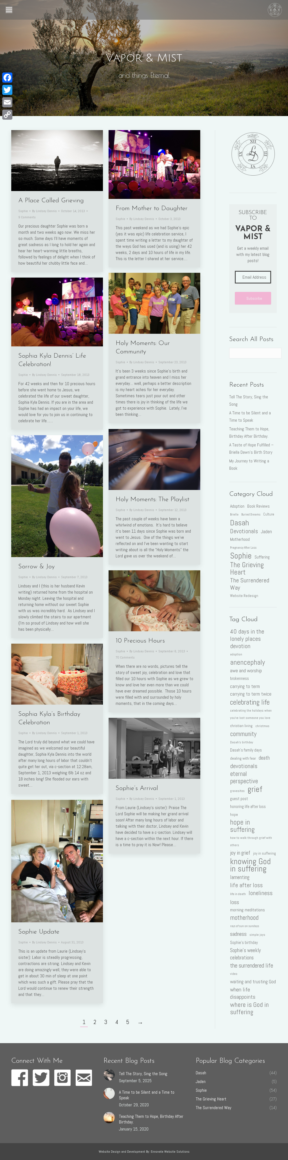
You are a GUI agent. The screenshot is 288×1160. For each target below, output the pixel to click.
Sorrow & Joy (36, 567)
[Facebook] (7, 77)
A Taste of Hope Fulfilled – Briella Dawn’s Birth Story (251, 448)
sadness (238, 933)
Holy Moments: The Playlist (152, 499)
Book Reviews (258, 506)
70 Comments (125, 657)
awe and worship (246, 670)
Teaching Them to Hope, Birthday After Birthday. (249, 432)
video (233, 973)
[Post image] (109, 1074)
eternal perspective (244, 777)
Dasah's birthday (241, 742)
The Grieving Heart (247, 568)
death (264, 757)
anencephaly (247, 662)
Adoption (237, 506)
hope (234, 814)
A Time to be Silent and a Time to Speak (250, 416)
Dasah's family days (246, 750)
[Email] (7, 102)
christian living (241, 725)
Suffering (262, 557)
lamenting (239, 877)
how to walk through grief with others (251, 841)
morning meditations (247, 910)
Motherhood (240, 539)
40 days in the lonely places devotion (247, 639)
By (44, 211)
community (243, 733)
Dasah (239, 522)
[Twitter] (7, 90)
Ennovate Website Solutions (170, 1151)
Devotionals (244, 531)
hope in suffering (242, 826)
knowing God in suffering (250, 865)
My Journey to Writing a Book (249, 464)
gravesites (237, 791)
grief (255, 789)
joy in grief (240, 852)
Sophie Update (38, 932)
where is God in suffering (249, 1008)
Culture (268, 514)
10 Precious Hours (140, 641)
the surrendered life (251, 965)
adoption (236, 654)
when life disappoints (242, 993)
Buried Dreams (250, 514)
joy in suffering (264, 853)
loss (234, 902)
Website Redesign (244, 595)
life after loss (246, 885)
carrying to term (245, 686)
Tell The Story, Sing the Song (248, 400)
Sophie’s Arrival (137, 788)
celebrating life (250, 702)
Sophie (23, 211)
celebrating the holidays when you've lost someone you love (251, 714)
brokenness (239, 678)
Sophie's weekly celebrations (245, 954)
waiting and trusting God (253, 982)
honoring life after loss (248, 806)
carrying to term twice (250, 694)
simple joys (257, 934)
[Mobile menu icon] (9, 9)
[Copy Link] (7, 114)
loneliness (261, 893)
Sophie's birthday (244, 942)
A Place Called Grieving (51, 201)
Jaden (266, 531)
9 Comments (27, 217)
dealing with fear (243, 758)
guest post (239, 798)
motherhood (244, 917)
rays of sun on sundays (244, 926)
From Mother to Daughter (152, 208)
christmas (262, 726)
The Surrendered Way (249, 584)
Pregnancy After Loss (243, 548)
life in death (238, 894)
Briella (234, 514)
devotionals (243, 766)
